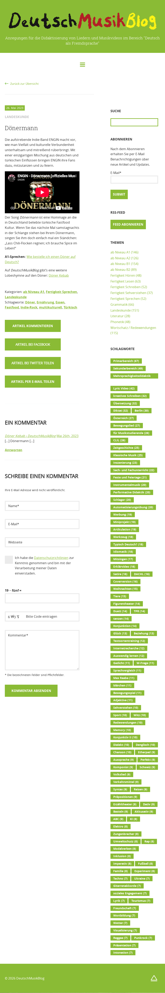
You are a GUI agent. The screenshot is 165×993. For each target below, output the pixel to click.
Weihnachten (125, 589)
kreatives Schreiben (130, 396)
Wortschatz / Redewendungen (133, 327)
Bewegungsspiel (127, 693)
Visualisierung (125, 930)
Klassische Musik (128, 455)
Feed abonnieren (128, 224)
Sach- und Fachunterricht (133, 470)
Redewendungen (127, 723)
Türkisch (70, 307)
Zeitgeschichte (126, 448)
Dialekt (121, 745)
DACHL (142, 574)
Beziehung (144, 633)
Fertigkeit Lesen (122, 281)
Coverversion (125, 582)
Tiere (119, 596)
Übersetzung (125, 403)
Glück (120, 633)
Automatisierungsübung (133, 507)
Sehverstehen (125, 708)
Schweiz (147, 767)
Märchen (122, 685)
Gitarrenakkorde (127, 886)
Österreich (123, 418)
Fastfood (12, 307)
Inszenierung (125, 463)
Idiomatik (123, 552)
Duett (120, 611)
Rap (149, 841)
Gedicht (121, 663)
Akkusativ (144, 812)
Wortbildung (124, 915)
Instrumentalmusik (129, 485)
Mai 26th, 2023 (67, 436)
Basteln (120, 812)
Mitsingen (123, 559)
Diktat (120, 411)
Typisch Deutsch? (128, 544)
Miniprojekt (124, 522)
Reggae (120, 938)
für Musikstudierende (131, 433)
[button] (33, 344)
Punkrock (143, 938)
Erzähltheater (124, 804)
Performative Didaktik (131, 492)
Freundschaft (124, 908)
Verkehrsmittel (126, 782)
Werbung (122, 515)
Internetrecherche (128, 648)
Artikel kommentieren (32, 326)
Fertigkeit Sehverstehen (128, 293)
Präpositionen (125, 797)
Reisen (140, 789)
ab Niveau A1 (33, 292)
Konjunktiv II (125, 737)
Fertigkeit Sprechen (61, 292)
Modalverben (124, 849)
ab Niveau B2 (120, 269)
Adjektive (123, 700)
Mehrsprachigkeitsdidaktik (132, 376)
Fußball (145, 864)
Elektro (120, 827)
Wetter (120, 923)
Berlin (142, 411)
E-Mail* (115, 173)
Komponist (123, 767)
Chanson (122, 752)
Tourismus (140, 901)
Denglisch (145, 745)
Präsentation (124, 945)
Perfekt (147, 760)
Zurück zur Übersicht (24, 84)
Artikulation (124, 529)
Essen (60, 302)
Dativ (149, 804)
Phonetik (117, 322)
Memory (122, 730)
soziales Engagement (130, 893)
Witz (140, 715)
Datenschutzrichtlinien (51, 558)
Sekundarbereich (128, 368)
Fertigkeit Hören (122, 275)
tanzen (121, 619)
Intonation (123, 953)
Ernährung (45, 302)
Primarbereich (126, 361)
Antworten (13, 450)
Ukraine (142, 879)
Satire (120, 574)
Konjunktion (125, 626)
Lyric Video (124, 388)
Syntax (120, 789)
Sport (120, 715)
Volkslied (121, 774)
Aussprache (123, 760)
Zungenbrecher (126, 834)
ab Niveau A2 (120, 258)
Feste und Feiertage (130, 477)
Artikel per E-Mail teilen (32, 381)
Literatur (117, 316)
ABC (118, 819)
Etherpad (146, 752)
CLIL (119, 440)
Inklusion (122, 856)
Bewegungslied (126, 426)
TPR (139, 611)
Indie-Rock (29, 307)
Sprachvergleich (127, 671)
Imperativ (122, 864)
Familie (120, 871)
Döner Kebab (59, 275)
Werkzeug (123, 537)
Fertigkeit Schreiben (125, 287)
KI (133, 819)
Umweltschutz (125, 841)
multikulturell (50, 307)
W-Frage (145, 663)
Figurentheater (126, 604)
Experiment (144, 871)
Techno (120, 879)
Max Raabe (123, 678)
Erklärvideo (124, 567)
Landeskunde (16, 297)
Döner (30, 302)
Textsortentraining (129, 641)
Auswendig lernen (128, 656)
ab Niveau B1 (120, 264)
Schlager (122, 500)
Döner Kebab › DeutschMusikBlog (30, 436)
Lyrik (119, 901)
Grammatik (119, 304)
